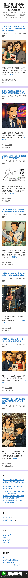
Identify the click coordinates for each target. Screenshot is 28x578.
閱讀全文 (13, 75)
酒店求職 (7, 201)
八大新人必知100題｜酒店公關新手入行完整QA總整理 (14, 157)
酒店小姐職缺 (9, 265)
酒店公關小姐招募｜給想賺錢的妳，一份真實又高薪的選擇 (13, 211)
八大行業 (7, 331)
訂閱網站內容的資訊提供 (10, 560)
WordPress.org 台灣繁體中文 (11, 565)
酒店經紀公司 (9, 466)
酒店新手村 (8, 145)
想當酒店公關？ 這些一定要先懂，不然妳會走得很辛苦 (13, 340)
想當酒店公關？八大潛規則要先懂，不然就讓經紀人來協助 (13, 274)
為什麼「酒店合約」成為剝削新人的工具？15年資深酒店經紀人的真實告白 (13, 29)
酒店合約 (7, 82)
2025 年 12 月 (7, 535)
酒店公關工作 (9, 390)
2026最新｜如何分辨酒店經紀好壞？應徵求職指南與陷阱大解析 (13, 401)
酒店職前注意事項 (10, 80)
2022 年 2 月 (6, 542)
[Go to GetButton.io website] (3, 576)
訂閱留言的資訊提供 (9, 562)
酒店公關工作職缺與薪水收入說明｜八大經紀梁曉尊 (14, 7)
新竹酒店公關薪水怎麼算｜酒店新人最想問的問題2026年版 (13, 92)
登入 (4, 557)
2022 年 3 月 (6, 540)
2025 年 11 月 (7, 537)
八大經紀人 (8, 147)
